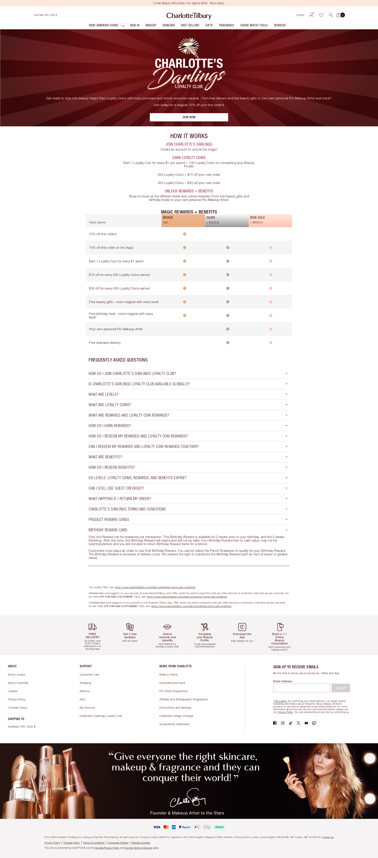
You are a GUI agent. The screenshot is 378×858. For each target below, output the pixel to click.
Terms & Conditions (94, 842)
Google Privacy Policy (107, 847)
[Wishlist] (321, 15)
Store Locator (16, 674)
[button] (331, 15)
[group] (95, 635)
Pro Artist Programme (173, 691)
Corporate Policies (118, 842)
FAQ (82, 699)
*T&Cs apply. (280, 701)
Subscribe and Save (172, 682)
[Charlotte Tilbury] (189, 15)
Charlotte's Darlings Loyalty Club (101, 715)
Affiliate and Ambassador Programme (183, 699)
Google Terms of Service (138, 847)
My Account (87, 707)
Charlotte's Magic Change (176, 715)
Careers (13, 691)
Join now (189, 117)
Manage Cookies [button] (141, 842)
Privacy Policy (16, 699)
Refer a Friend (168, 674)
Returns (85, 691)
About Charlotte (18, 682)
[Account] (311, 14)
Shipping (85, 682)
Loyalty (300, 14)
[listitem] (107, 26)
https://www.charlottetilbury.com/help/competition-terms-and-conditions (155, 587)
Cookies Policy (17, 707)
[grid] (189, 282)
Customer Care (89, 674)
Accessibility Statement (174, 724)
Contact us (328, 837)
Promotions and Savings (175, 707)
